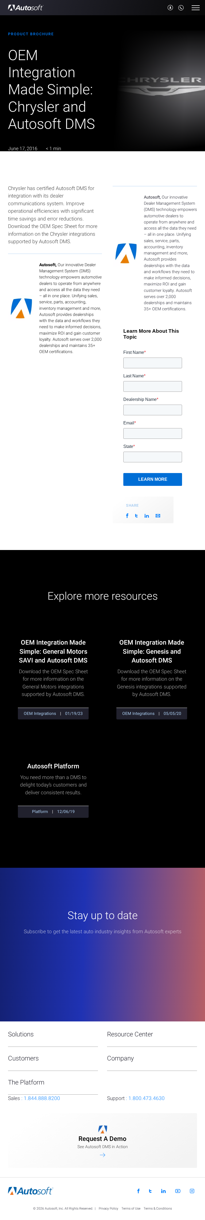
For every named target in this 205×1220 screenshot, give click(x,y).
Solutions (21, 1034)
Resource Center (130, 1034)
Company (120, 1058)
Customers (23, 1058)
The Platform (26, 1082)
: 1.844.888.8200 (34, 1098)
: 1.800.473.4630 (136, 1098)
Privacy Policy (108, 1208)
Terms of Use (130, 1208)
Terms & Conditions (158, 1208)
